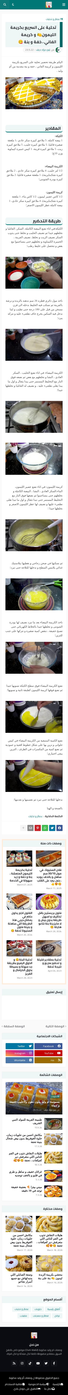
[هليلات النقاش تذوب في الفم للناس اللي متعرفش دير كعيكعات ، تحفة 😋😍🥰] (53, 1157)
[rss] (14, 1363)
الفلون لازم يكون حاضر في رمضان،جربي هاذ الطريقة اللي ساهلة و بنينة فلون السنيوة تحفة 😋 (20, 921)
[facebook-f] (54, 1363)
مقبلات (23, 1316)
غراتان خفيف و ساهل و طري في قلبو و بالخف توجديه (25, 1173)
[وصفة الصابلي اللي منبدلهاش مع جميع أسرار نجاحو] (19, 1263)
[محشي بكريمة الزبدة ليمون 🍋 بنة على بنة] (49, 1263)
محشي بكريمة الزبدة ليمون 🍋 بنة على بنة (50, 1276)
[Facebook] (59, 828)
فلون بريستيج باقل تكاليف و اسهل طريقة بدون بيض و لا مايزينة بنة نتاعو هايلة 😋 (49, 920)
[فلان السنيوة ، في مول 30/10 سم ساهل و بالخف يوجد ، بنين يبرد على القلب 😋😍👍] (49, 858)
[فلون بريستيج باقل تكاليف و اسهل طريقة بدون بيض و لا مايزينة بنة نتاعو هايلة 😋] (49, 902)
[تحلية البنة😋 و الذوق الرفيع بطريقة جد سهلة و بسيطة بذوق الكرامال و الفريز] (19, 948)
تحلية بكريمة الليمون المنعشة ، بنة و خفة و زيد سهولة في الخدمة (21, 875)
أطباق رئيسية (53, 1309)
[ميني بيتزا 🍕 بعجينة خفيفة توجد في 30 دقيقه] (53, 1191)
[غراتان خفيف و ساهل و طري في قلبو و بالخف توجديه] (53, 1176)
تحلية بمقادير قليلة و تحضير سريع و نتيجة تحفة (49, 963)
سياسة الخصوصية (37, 1384)
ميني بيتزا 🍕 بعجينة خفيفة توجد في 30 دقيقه (26, 1189)
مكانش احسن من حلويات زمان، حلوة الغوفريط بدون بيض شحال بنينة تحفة (24, 1138)
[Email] (30, 828)
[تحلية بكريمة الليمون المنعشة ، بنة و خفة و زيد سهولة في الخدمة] (19, 858)
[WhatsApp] (45, 828)
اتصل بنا (48, 1389)
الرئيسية (56, 1384)
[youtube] (38, 1363)
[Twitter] (52, 828)
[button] (64, 5)
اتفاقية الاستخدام (14, 1384)
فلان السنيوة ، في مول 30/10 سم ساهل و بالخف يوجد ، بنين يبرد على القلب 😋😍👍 (48, 877)
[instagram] (22, 1363)
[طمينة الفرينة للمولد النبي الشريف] (53, 1124)
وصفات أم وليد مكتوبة (20, 1378)
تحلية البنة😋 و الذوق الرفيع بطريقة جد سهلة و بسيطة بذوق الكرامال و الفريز (19, 967)
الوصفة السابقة (14, 1026)
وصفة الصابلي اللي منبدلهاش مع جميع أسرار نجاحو (21, 1278)
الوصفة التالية (55, 1026)
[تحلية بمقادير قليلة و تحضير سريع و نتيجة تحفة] (49, 948)
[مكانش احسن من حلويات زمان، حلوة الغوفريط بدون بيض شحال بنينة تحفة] (53, 1139)
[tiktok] (30, 1363)
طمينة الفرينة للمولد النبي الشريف (27, 1121)
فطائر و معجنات (41, 1316)
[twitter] (46, 1363)
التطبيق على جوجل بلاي (25, 1389)
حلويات (38, 1309)
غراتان (57, 1316)
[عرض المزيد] (23, 828)
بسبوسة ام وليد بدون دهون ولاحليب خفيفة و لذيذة (34, 1103)
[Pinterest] (38, 828)
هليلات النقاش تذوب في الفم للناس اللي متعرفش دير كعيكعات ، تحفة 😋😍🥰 (25, 1157)
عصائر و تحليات (53, 19)
